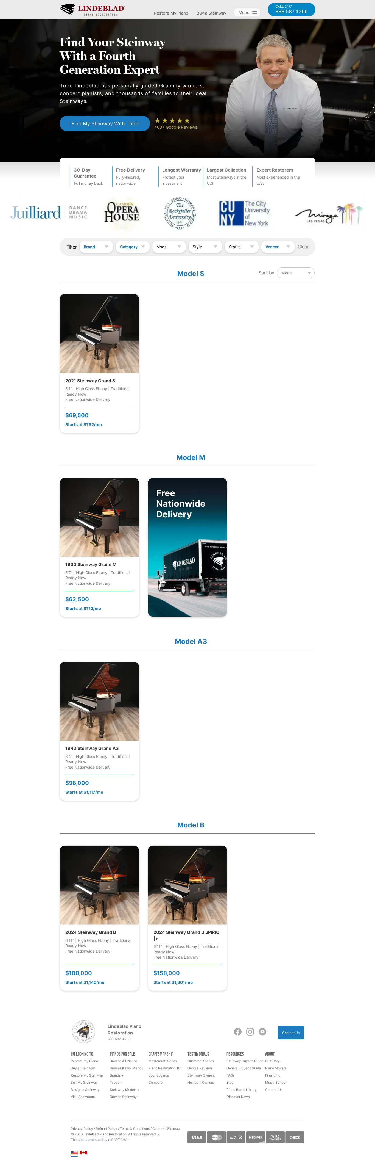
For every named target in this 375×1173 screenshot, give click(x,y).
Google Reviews (200, 1068)
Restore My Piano (171, 13)
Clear (303, 247)
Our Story (272, 1061)
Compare (156, 1082)
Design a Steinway (85, 1089)
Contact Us (291, 1032)
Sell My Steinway (84, 1082)
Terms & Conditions (135, 1128)
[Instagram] (250, 1033)
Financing (272, 1075)
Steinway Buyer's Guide (244, 1061)
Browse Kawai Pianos (126, 1068)
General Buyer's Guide (243, 1068)
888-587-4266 (119, 1039)
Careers (158, 1128)
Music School (275, 1082)
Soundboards (159, 1075)
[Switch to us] (74, 1153)
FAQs (230, 1075)
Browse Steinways (124, 1096)
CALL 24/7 (291, 10)
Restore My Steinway (87, 1075)
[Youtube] (262, 1033)
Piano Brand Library (241, 1089)
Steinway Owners (201, 1075)
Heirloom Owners (201, 1082)
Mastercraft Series (163, 1061)
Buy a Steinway (211, 13)
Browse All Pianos (123, 1061)
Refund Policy (106, 1128)
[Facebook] (238, 1033)
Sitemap (173, 1128)
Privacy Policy (82, 1128)
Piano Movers (275, 1068)
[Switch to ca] (83, 1153)
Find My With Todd (104, 123)
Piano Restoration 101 (165, 1068)
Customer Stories (201, 1061)
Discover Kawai (238, 1096)
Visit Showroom (83, 1096)
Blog (229, 1082)
